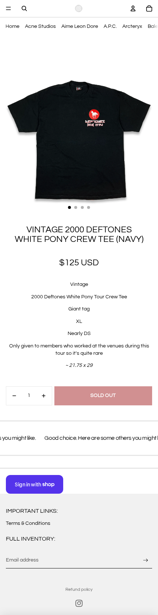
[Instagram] (79, 603)
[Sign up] (145, 560)
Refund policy (79, 589)
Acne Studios (40, 26)
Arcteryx (132, 26)
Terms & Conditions (28, 523)
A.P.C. (110, 26)
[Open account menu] (133, 8)
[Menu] (8, 8)
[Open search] (24, 8)
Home (12, 26)
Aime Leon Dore (79, 26)
